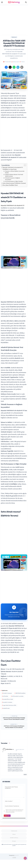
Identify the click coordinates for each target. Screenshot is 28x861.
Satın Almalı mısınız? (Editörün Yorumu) (14, 183)
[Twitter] (14, 857)
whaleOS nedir (6, 708)
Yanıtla (25, 774)
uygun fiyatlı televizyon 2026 (9, 705)
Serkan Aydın (16, 61)
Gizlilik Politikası (14, 837)
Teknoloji (14, 37)
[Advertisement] (14, 19)
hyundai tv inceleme (7, 702)
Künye (14, 834)
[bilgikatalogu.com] (14, 2)
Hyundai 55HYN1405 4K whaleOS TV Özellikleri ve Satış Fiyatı (13, 168)
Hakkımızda (14, 831)
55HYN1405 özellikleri (21, 693)
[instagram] (15, 857)
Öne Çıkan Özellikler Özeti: (10, 185)
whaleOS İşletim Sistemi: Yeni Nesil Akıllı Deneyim (14, 175)
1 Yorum (23, 61)
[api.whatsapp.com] (14, 67)
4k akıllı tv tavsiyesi (7, 693)
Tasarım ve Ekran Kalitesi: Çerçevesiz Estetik (14, 172)
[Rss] (12, 857)
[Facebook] (13, 857)
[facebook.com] (6, 67)
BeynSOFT (16, 855)
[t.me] (17, 67)
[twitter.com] (10, 67)
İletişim (14, 841)
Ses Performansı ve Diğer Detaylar (14, 181)
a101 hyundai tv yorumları (18, 696)
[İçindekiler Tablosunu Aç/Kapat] (24, 165)
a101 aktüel (5, 696)
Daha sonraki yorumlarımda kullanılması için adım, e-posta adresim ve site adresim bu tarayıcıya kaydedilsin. (14, 811)
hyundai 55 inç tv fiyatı (8, 699)
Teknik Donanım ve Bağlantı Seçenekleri (12, 178)
